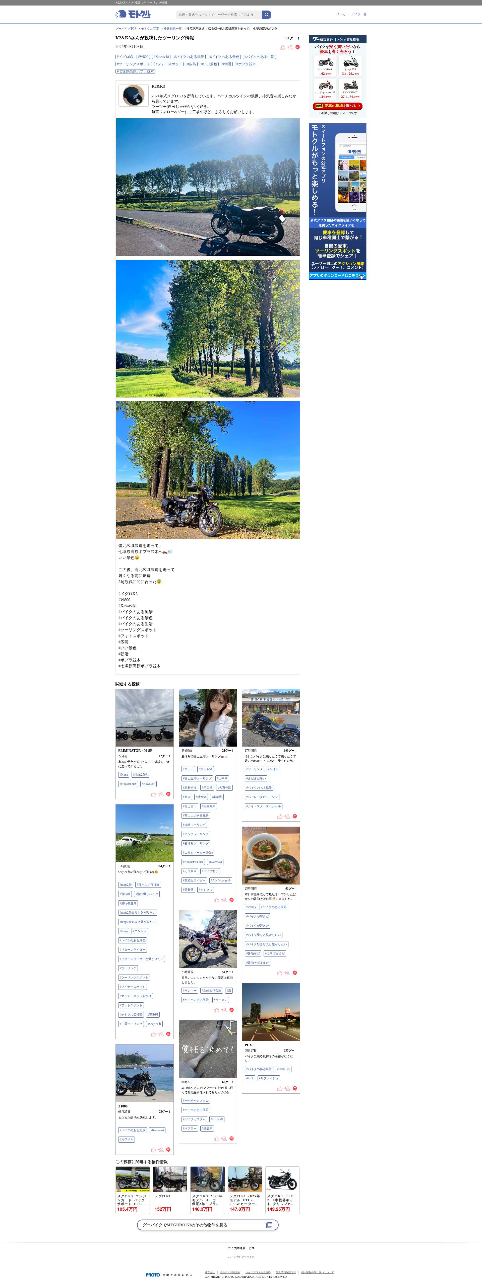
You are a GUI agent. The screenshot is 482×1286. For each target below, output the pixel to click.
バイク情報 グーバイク (241, 1256)
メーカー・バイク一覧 (351, 14)
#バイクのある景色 (224, 57)
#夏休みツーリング (196, 843)
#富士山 (188, 769)
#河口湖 (207, 787)
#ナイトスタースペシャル (263, 806)
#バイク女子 (210, 871)
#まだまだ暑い (256, 778)
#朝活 (226, 64)
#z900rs (251, 907)
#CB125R (217, 1119)
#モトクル (205, 890)
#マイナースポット (132, 987)
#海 (229, 990)
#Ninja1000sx (128, 784)
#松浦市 (273, 769)
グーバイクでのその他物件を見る (185, 1225)
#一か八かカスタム (196, 1100)
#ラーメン (220, 1000)
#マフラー (190, 1128)
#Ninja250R (140, 774)
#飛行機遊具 (128, 903)
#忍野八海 (190, 787)
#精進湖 (201, 797)
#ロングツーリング (196, 834)
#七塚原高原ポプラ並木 (135, 71)
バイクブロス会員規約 (258, 1272)
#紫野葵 (188, 890)
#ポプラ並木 (246, 64)
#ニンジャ (140, 931)
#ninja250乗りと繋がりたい (138, 912)
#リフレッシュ (269, 1078)
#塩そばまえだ (275, 953)
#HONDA (283, 1069)
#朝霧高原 (208, 806)
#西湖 (187, 797)
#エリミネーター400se (198, 852)
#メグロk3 (125, 57)
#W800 (143, 57)
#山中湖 (222, 778)
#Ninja (124, 774)
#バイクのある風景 (189, 57)
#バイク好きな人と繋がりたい (266, 944)
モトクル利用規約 (230, 1272)
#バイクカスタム (194, 1119)
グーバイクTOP (125, 28)
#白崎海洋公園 (211, 990)
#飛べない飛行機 (148, 885)
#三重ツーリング (131, 1024)
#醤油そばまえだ (257, 962)
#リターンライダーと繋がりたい (141, 959)
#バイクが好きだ (257, 916)
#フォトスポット (169, 64)
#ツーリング (254, 769)
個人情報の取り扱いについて (317, 1272)
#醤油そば (253, 953)
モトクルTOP (150, 28)
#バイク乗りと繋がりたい (263, 935)
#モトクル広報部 (131, 1014)
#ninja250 (126, 885)
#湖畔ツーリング (194, 825)
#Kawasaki (161, 57)
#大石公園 (224, 787)
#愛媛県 (207, 1128)
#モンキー (190, 990)
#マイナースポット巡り (135, 996)
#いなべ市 (154, 1024)
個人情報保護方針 (286, 1272)
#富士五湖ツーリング (197, 778)
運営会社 (210, 1272)
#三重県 (153, 1014)
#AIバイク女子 (221, 880)
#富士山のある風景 (196, 815)
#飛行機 (125, 894)
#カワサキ (190, 871)
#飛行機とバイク (147, 894)
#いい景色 (209, 64)
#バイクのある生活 (259, 57)
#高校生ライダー (194, 880)
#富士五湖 (205, 769)
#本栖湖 (217, 797)
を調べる (336, 106)
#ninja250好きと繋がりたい (138, 922)
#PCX (250, 1078)
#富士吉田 (190, 806)
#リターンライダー (132, 949)
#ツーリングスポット (133, 64)
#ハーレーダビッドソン (262, 797)
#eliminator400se (193, 862)
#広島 (191, 64)
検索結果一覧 (173, 28)
